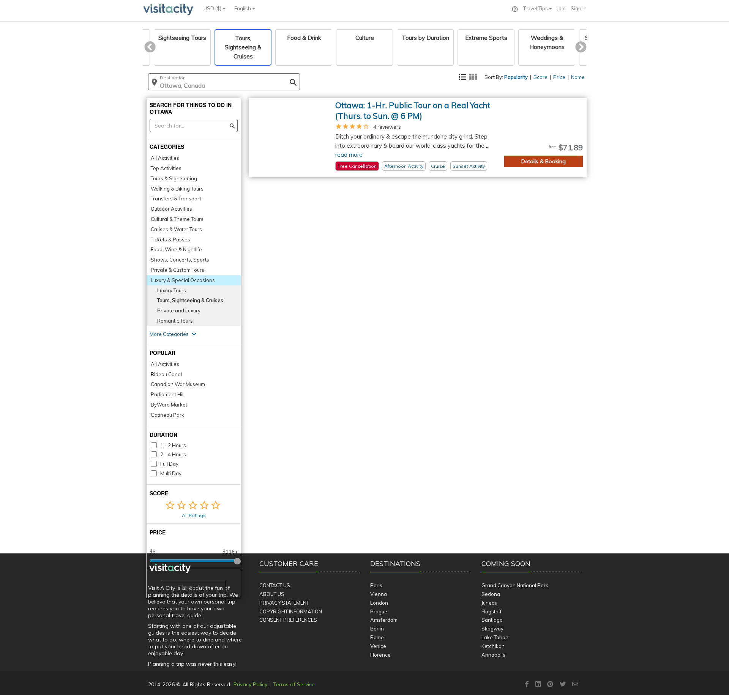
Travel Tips (536, 8)
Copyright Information (290, 611)
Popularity (516, 77)
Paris (376, 585)
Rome (377, 637)
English (243, 8)
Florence (380, 655)
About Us (271, 594)
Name (578, 77)
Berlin (377, 629)
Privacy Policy (250, 684)
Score (540, 77)
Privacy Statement (284, 603)
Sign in (579, 8)
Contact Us (274, 585)
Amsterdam (384, 620)
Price (559, 77)
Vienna (378, 594)
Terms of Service (294, 684)
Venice (378, 646)
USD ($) (213, 8)
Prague (378, 611)
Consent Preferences (288, 620)
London (379, 603)
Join (561, 8)
